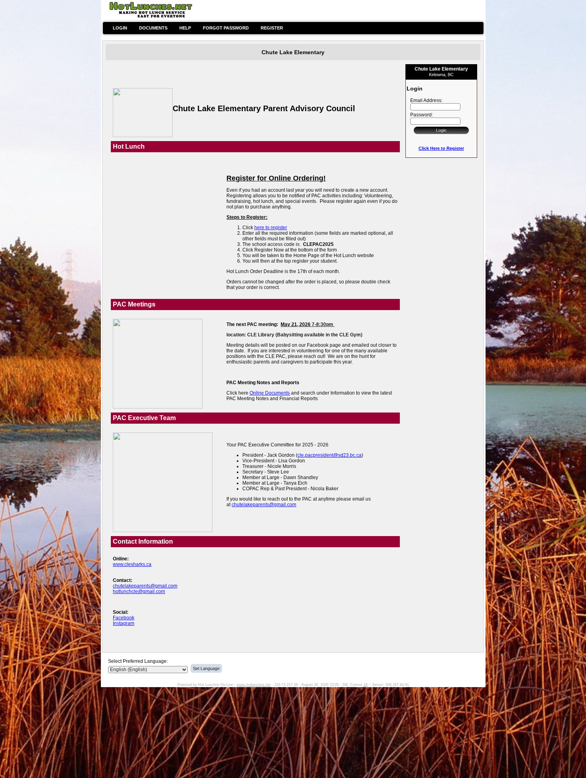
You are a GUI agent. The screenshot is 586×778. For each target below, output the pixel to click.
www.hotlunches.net (254, 685)
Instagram (123, 623)
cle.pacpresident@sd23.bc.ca (329, 455)
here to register (270, 227)
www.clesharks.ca (132, 564)
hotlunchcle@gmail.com (139, 591)
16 (366, 685)
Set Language (206, 668)
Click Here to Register (441, 148)
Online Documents (270, 393)
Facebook (123, 618)
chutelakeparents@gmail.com (264, 504)
